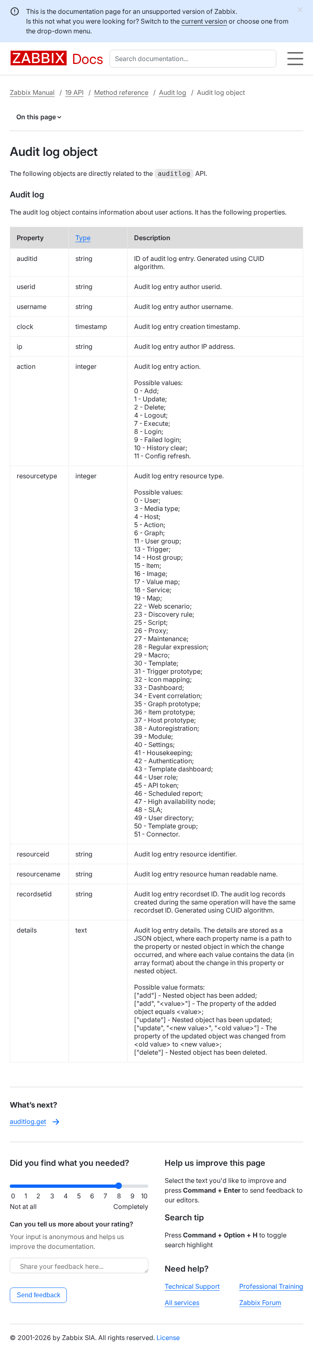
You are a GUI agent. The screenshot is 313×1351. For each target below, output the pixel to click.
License (168, 1337)
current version (204, 21)
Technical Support (192, 1286)
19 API (74, 92)
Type (82, 238)
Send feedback (38, 1295)
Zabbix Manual (32, 92)
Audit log (172, 92)
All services (182, 1302)
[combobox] (195, 58)
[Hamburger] (295, 58)
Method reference (121, 92)
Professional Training (271, 1286)
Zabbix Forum (260, 1302)
